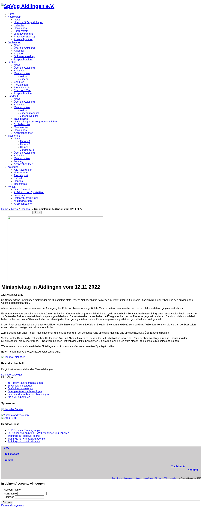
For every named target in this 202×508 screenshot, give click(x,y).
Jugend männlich (29, 113)
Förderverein (21, 31)
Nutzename (10, 493)
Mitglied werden (23, 201)
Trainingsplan (21, 118)
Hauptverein (14, 16)
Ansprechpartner (23, 39)
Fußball (12, 62)
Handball (13, 96)
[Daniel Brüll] (9, 418)
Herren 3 (25, 144)
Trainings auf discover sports (24, 436)
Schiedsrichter (22, 124)
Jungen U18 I (27, 150)
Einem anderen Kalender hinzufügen (28, 394)
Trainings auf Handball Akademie (26, 438)
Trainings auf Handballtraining (24, 441)
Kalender (19, 25)
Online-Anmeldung (24, 56)
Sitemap (158, 478)
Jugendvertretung (23, 33)
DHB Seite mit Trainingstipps (24, 430)
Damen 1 (25, 147)
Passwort (9, 497)
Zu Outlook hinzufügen (20, 388)
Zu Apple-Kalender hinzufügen (25, 391)
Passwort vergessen (12, 505)
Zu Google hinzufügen (20, 385)
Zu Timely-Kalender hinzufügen (25, 382)
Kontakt (12, 186)
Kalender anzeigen (12, 374)
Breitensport (14, 42)
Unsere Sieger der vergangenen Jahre (35, 121)
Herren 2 (25, 141)
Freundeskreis (22, 87)
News (17, 19)
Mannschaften (22, 73)
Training (18, 161)
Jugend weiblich (29, 116)
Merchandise (21, 127)
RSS (165, 478)
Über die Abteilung (24, 48)
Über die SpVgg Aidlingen (28, 22)
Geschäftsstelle (22, 189)
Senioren (19, 82)
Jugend (24, 79)
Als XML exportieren (19, 397)
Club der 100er (22, 90)
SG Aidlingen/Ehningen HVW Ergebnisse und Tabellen (38, 433)
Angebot (18, 53)
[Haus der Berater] (12, 409)
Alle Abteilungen (23, 169)
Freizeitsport (21, 84)
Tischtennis (14, 135)
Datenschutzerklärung (26, 198)
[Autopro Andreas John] (15, 415)
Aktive (23, 76)
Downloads (20, 28)
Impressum (20, 195)
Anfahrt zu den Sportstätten (29, 192)
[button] (7, 377)
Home (11, 14)
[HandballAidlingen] (13, 357)
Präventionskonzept (25, 36)
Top (113, 478)
